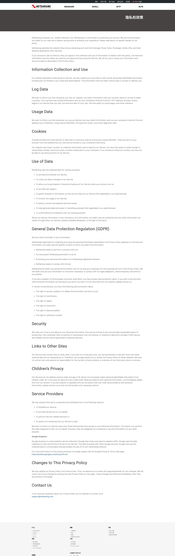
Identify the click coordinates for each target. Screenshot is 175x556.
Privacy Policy (75, 546)
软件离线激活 (36, 544)
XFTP (34, 535)
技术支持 (35, 546)
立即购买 (73, 531)
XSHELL (35, 533)
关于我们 (73, 542)
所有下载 (111, 531)
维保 (72, 535)
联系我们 (73, 544)
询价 (72, 533)
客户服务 (35, 542)
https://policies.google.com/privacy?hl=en (50, 454)
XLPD (34, 537)
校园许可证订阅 (75, 537)
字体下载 (111, 533)
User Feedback (37, 548)
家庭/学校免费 (113, 535)
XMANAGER (36, 531)
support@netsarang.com (42, 496)
